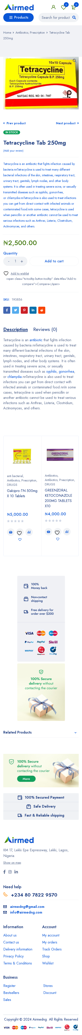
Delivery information (17, 949)
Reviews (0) (45, 329)
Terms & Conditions (17, 963)
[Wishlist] (16, 273)
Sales (7, 999)
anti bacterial (15, 476)
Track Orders (52, 949)
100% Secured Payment (44, 797)
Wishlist (66, 4)
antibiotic (31, 164)
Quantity (10, 253)
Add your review (13, 151)
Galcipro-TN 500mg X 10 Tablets (22, 493)
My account (50, 935)
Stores (48, 985)
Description (15, 329)
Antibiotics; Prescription (30, 32)
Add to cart (54, 261)
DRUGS (12, 485)
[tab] (15, 329)
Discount (49, 992)
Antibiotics (51, 475)
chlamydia (13, 198)
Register (9, 985)
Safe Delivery (44, 806)
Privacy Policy (13, 956)
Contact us (11, 942)
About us (10, 935)
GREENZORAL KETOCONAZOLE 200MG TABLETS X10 (58, 498)
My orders (49, 942)
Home (7, 32)
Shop (46, 956)
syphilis (43, 192)
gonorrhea (56, 192)
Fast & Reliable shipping (44, 815)
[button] (75, 61)
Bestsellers (11, 992)
